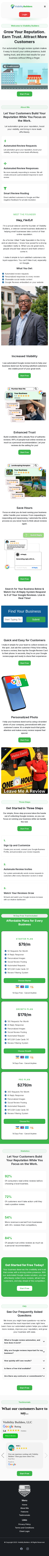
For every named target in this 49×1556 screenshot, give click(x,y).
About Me (24, 1508)
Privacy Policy (24, 1524)
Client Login (24, 1531)
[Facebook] (21, 1549)
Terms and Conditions (24, 1528)
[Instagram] (27, 1549)
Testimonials (24, 1515)
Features (24, 1512)
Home (24, 1505)
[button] (44, 7)
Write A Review (10, 1436)
